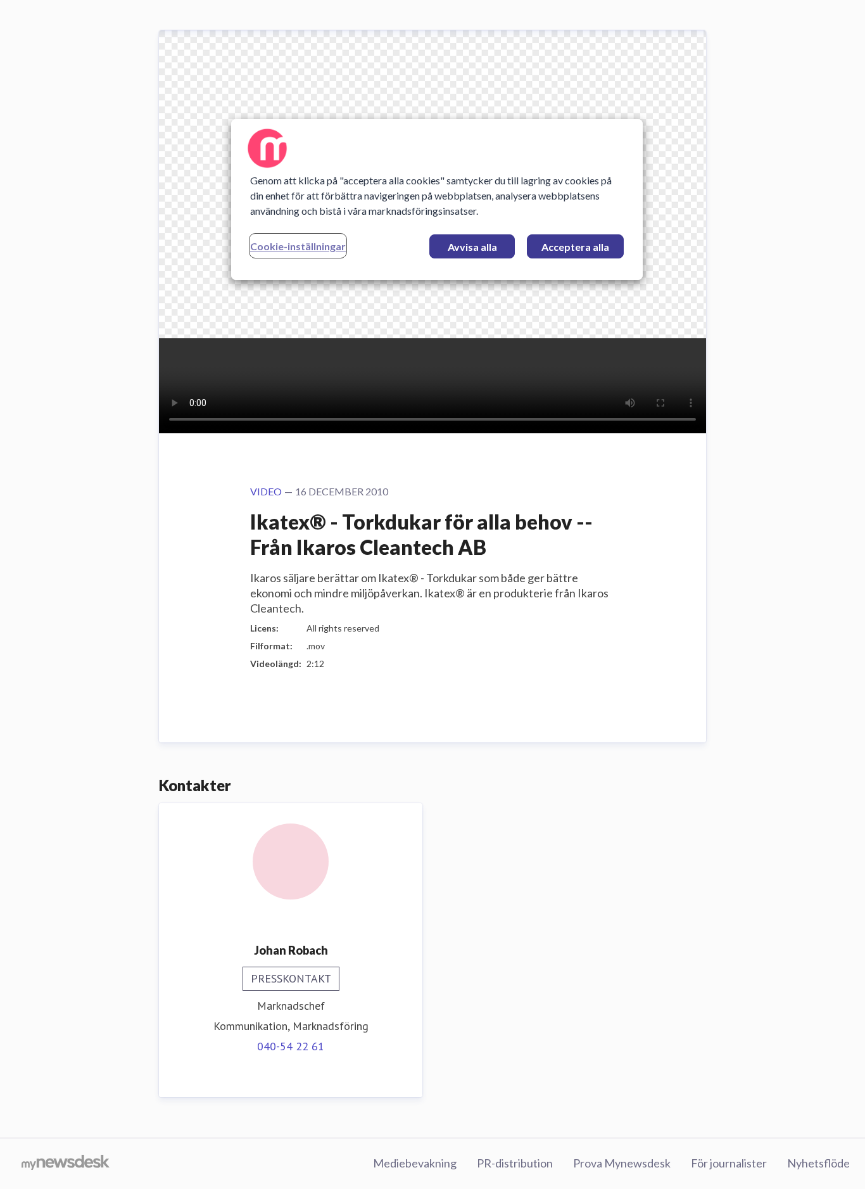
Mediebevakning (415, 1163)
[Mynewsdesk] (65, 1164)
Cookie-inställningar (298, 246)
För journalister (729, 1163)
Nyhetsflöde (818, 1163)
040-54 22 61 (290, 1046)
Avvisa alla (472, 247)
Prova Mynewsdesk (622, 1163)
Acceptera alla (575, 247)
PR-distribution (515, 1163)
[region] (437, 199)
